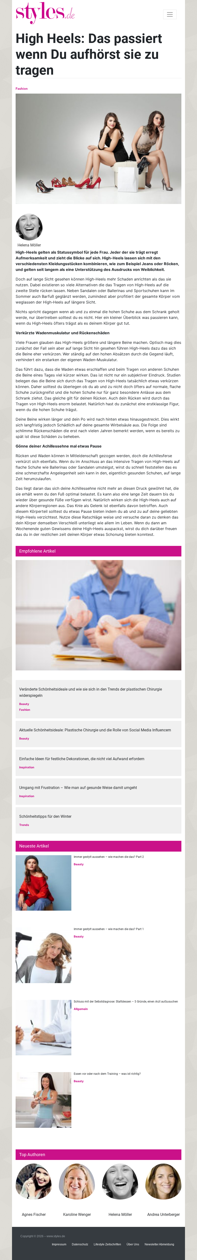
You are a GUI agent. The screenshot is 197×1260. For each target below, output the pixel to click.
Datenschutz (80, 1244)
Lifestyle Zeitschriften (107, 1244)
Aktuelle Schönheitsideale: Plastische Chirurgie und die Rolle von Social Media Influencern (95, 730)
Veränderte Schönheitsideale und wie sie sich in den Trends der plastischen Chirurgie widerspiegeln (90, 692)
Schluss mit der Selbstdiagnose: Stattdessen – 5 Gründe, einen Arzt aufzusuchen (126, 1001)
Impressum (59, 1244)
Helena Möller (120, 1214)
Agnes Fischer (34, 1214)
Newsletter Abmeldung (159, 1244)
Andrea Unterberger (163, 1214)
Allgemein (81, 1009)
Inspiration (26, 767)
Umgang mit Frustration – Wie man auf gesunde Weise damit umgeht (78, 787)
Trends (24, 825)
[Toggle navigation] (170, 14)
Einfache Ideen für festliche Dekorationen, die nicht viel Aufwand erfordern (81, 759)
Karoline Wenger (77, 1214)
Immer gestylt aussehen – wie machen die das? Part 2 (109, 857)
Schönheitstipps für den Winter (45, 816)
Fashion (22, 88)
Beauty (24, 704)
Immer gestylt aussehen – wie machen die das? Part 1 (109, 929)
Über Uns (133, 1244)
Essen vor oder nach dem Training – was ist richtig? (107, 1073)
